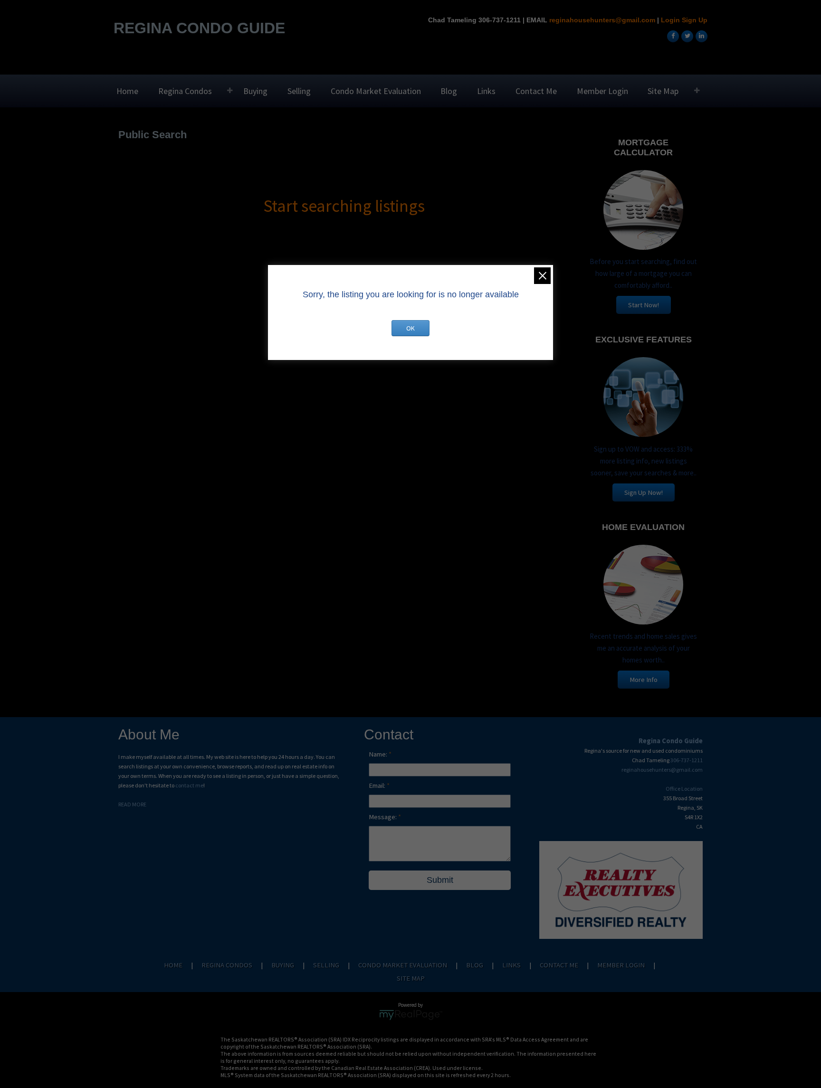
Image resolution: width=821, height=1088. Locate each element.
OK (410, 328)
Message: (383, 817)
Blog (448, 90)
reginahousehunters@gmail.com (602, 20)
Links (486, 90)
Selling (299, 90)
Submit (440, 880)
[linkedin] (700, 35)
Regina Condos (185, 90)
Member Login (602, 90)
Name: (379, 754)
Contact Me (536, 90)
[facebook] (672, 35)
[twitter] (686, 35)
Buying (255, 90)
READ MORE (132, 804)
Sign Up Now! (643, 492)
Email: (378, 785)
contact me (189, 785)
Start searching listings (344, 206)
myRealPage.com (411, 1015)
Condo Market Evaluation (376, 90)
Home (127, 90)
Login (670, 20)
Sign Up (694, 20)
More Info (644, 679)
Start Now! (643, 305)
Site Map (663, 90)
